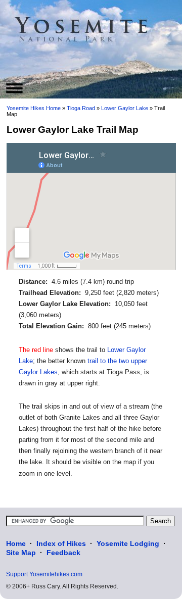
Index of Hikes (61, 543)
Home (16, 543)
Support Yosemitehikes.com (44, 574)
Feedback (63, 552)
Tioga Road (81, 108)
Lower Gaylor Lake (124, 108)
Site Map (21, 552)
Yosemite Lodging (128, 543)
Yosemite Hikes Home (34, 108)
